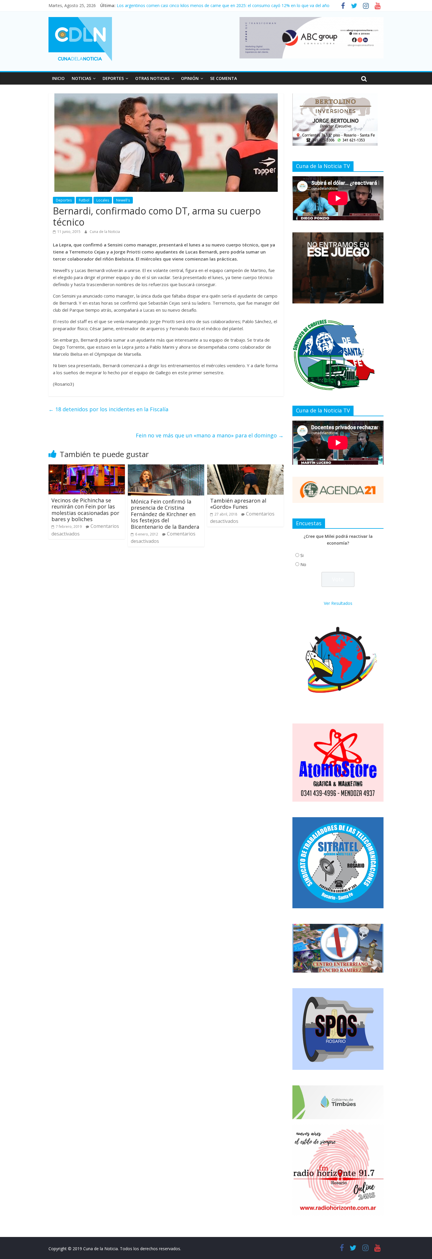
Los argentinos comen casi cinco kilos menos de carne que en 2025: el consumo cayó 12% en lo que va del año (223, 5)
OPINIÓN (190, 78)
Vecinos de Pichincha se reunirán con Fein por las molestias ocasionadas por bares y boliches (85, 510)
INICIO (58, 78)
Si (302, 555)
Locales (102, 200)
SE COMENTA (223, 78)
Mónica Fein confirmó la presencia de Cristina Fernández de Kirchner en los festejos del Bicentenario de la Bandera (165, 514)
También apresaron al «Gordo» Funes (238, 504)
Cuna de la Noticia (105, 231)
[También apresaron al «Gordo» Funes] (245, 468)
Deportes (64, 200)
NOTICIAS (81, 78)
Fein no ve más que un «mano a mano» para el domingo (210, 435)
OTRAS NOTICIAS (152, 78)
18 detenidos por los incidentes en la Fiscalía (108, 409)
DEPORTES (113, 78)
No (303, 564)
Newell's (123, 200)
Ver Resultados (338, 603)
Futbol (84, 200)
